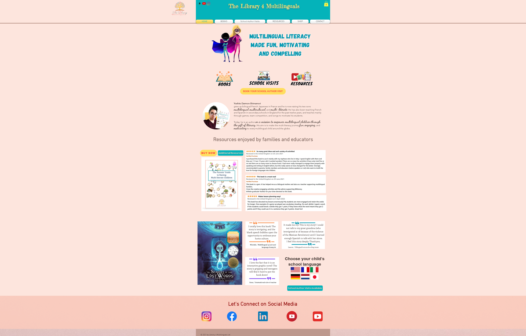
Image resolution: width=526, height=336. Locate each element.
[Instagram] (208, 3)
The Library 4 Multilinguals (263, 6)
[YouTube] (204, 3)
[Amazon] (199, 3)
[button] (326, 3)
